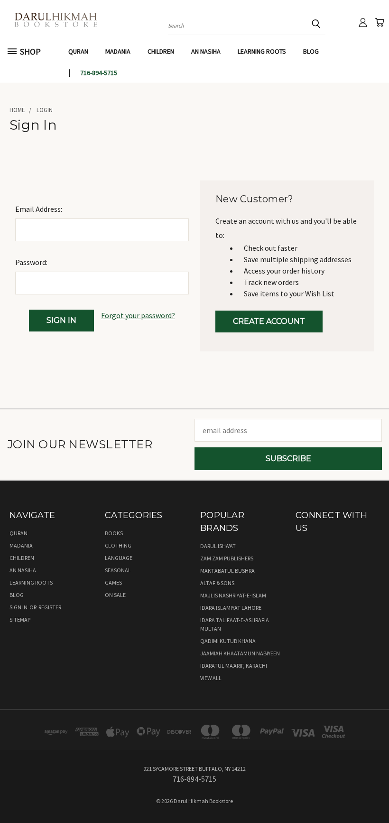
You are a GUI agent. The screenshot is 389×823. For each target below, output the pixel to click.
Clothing (118, 545)
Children (161, 51)
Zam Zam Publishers (226, 558)
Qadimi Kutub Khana (228, 640)
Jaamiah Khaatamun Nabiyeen (240, 653)
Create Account (269, 321)
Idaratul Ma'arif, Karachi (233, 665)
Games (113, 582)
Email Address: (38, 209)
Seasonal (118, 570)
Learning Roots (262, 51)
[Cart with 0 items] (379, 22)
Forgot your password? (138, 315)
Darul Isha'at (218, 545)
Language (118, 557)
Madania (117, 51)
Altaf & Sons (217, 583)
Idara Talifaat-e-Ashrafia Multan (234, 624)
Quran (78, 51)
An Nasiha (206, 51)
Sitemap (19, 619)
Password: (31, 262)
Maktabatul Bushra (227, 570)
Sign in (18, 607)
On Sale (115, 594)
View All (211, 677)
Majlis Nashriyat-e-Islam (233, 595)
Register (49, 607)
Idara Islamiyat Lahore (230, 607)
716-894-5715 (98, 72)
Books (114, 533)
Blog (311, 51)
